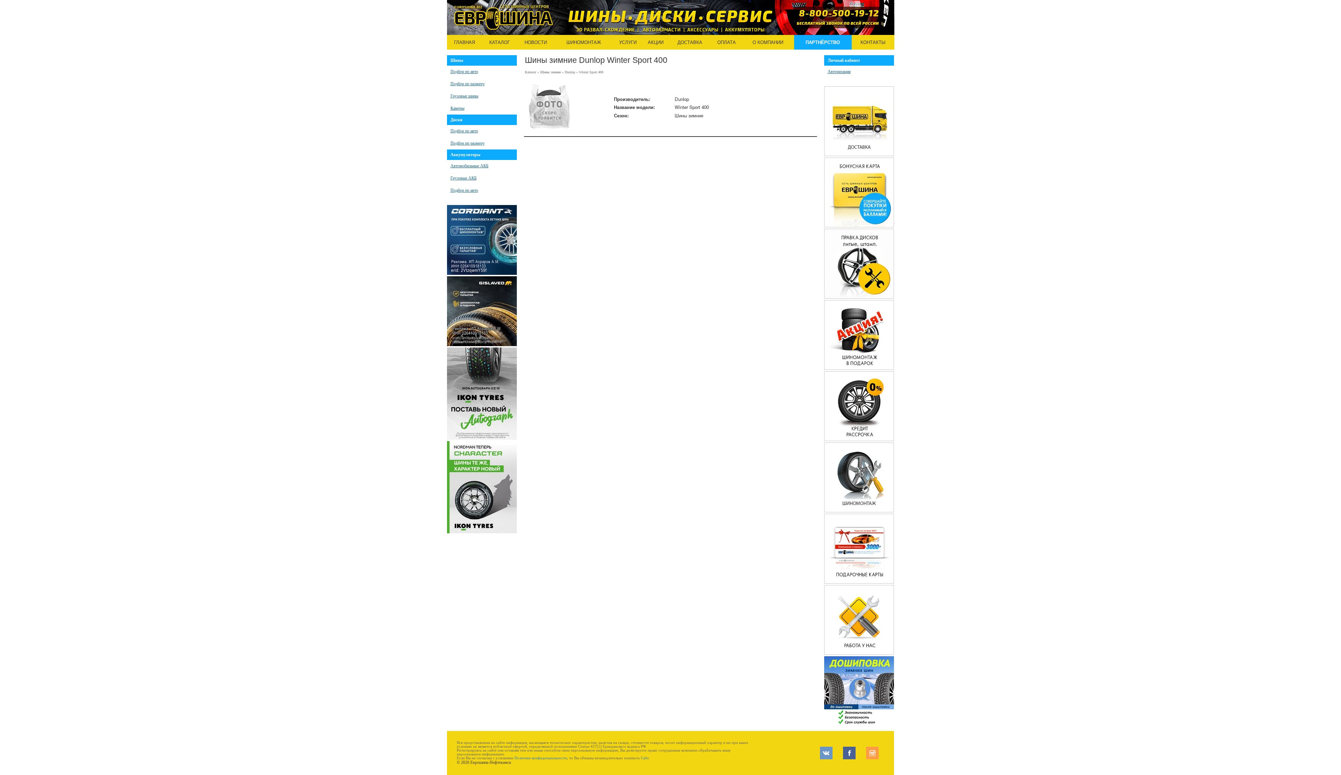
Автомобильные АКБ (469, 165)
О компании (768, 42)
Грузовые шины (464, 96)
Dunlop (570, 72)
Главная (464, 42)
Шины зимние (550, 72)
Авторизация (839, 71)
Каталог (499, 42)
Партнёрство (823, 42)
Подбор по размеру (467, 83)
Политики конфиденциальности (540, 758)
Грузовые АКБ (463, 178)
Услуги (628, 42)
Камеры (457, 108)
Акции (656, 42)
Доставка (689, 42)
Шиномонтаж (583, 42)
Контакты (873, 42)
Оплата (726, 42)
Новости (536, 42)
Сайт (644, 758)
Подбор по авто (464, 71)
